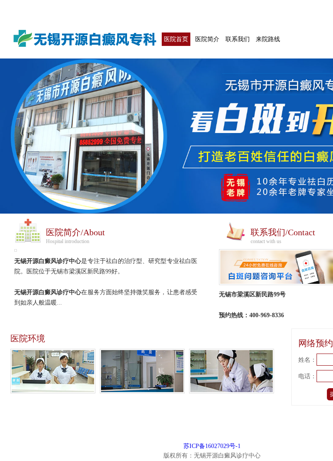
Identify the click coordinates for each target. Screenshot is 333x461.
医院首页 (176, 39)
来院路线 (268, 39)
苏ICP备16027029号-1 (212, 446)
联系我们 (237, 39)
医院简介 (207, 39)
